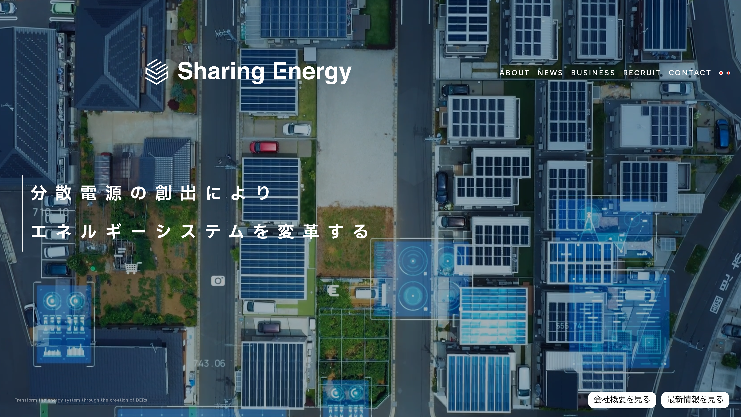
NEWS (550, 72)
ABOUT (514, 72)
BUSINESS (593, 72)
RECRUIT (642, 72)
